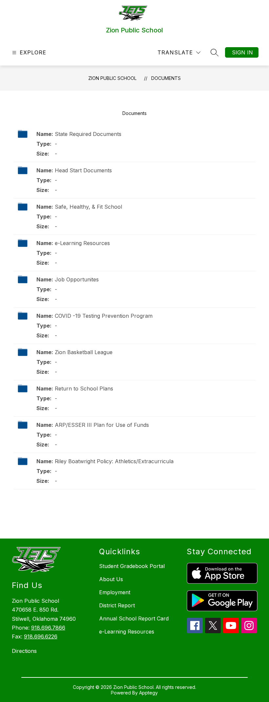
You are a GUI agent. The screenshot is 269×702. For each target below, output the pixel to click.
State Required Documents (88, 134)
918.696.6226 (40, 636)
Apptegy (148, 692)
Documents (166, 78)
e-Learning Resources (82, 243)
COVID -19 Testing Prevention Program (104, 316)
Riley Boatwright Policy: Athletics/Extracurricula (114, 461)
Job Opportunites (77, 279)
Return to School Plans (84, 388)
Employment (114, 592)
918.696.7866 (48, 627)
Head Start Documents (83, 170)
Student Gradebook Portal (132, 566)
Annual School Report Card (134, 618)
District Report (117, 605)
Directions (24, 651)
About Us (111, 579)
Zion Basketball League (84, 352)
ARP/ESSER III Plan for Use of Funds (102, 425)
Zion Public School (112, 78)
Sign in (242, 52)
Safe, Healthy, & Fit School (88, 206)
